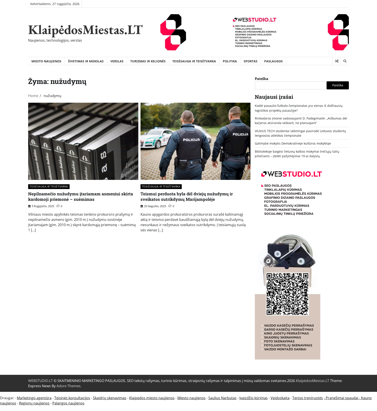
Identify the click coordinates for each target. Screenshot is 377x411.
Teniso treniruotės (307, 398)
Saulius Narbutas (222, 398)
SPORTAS (250, 61)
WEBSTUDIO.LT (40, 380)
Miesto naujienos (191, 398)
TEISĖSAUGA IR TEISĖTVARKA (194, 61)
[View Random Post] (336, 61)
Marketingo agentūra (34, 398)
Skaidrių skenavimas (109, 398)
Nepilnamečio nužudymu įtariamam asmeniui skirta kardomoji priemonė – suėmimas (80, 196)
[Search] (345, 61)
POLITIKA (230, 61)
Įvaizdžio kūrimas (253, 398)
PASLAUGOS (273, 61)
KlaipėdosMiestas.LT (85, 29)
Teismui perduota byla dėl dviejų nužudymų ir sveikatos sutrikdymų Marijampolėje (187, 196)
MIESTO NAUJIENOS (46, 61)
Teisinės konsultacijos (72, 398)
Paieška (261, 78)
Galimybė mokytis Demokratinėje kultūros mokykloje (293, 143)
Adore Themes (69, 386)
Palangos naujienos (68, 403)
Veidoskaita (280, 398)
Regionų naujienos (34, 403)
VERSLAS (116, 61)
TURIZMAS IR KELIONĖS (148, 61)
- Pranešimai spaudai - (342, 398)
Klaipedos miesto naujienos (152, 398)
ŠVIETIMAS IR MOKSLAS (86, 61)
